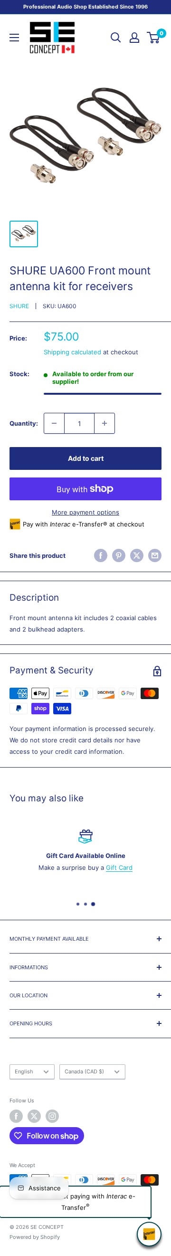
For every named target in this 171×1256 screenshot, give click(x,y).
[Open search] (116, 37)
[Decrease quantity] (54, 423)
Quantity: (24, 423)
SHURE (19, 306)
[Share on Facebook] (100, 555)
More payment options (85, 512)
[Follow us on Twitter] (34, 1116)
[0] (154, 37)
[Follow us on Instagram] (52, 1116)
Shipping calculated (72, 352)
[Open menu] (14, 37)
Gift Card (119, 867)
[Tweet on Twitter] (136, 555)
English (24, 1071)
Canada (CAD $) (84, 1071)
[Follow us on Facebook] (16, 1116)
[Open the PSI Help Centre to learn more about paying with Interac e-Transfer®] (149, 1234)
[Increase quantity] (104, 423)
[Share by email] (155, 555)
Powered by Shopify (35, 1237)
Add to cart (86, 458)
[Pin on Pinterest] (118, 555)
